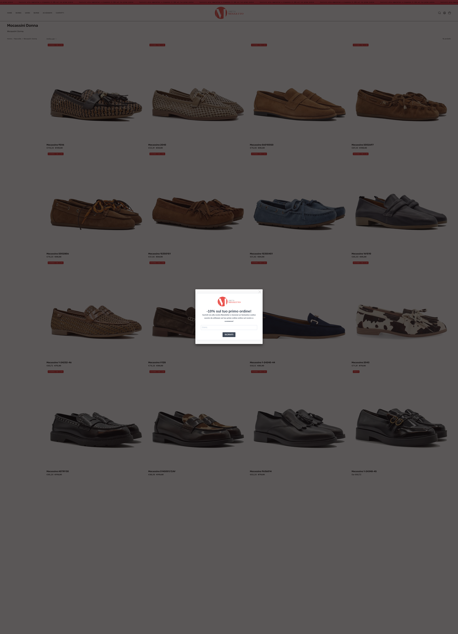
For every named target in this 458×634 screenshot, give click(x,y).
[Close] (260, 291)
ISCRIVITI (229, 335)
